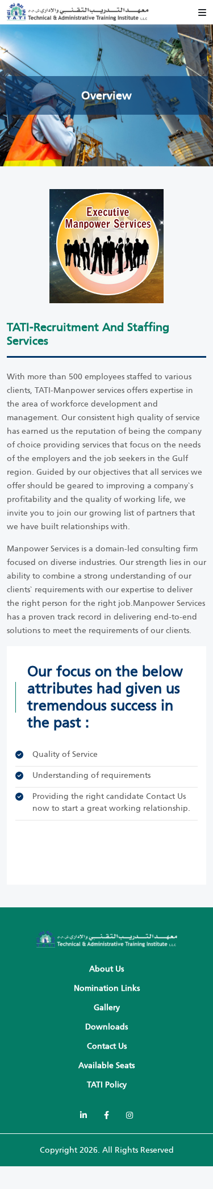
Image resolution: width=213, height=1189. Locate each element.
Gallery (107, 1007)
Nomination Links (107, 988)
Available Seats (106, 1065)
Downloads (106, 1027)
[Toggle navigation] (202, 12)
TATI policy (107, 1085)
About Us (106, 969)
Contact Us (166, 796)
